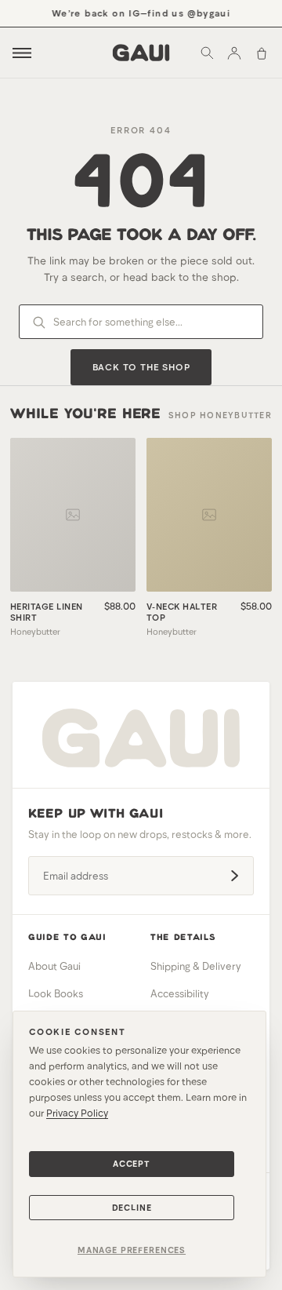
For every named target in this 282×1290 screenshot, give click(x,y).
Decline (132, 1207)
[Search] (207, 52)
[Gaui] (141, 52)
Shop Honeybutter (220, 415)
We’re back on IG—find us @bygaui (138, 12)
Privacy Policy (77, 1112)
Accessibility (179, 993)
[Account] (234, 52)
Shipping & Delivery (195, 966)
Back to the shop (141, 366)
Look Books (55, 993)
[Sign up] (234, 875)
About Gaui (54, 966)
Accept (131, 1163)
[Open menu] (22, 53)
